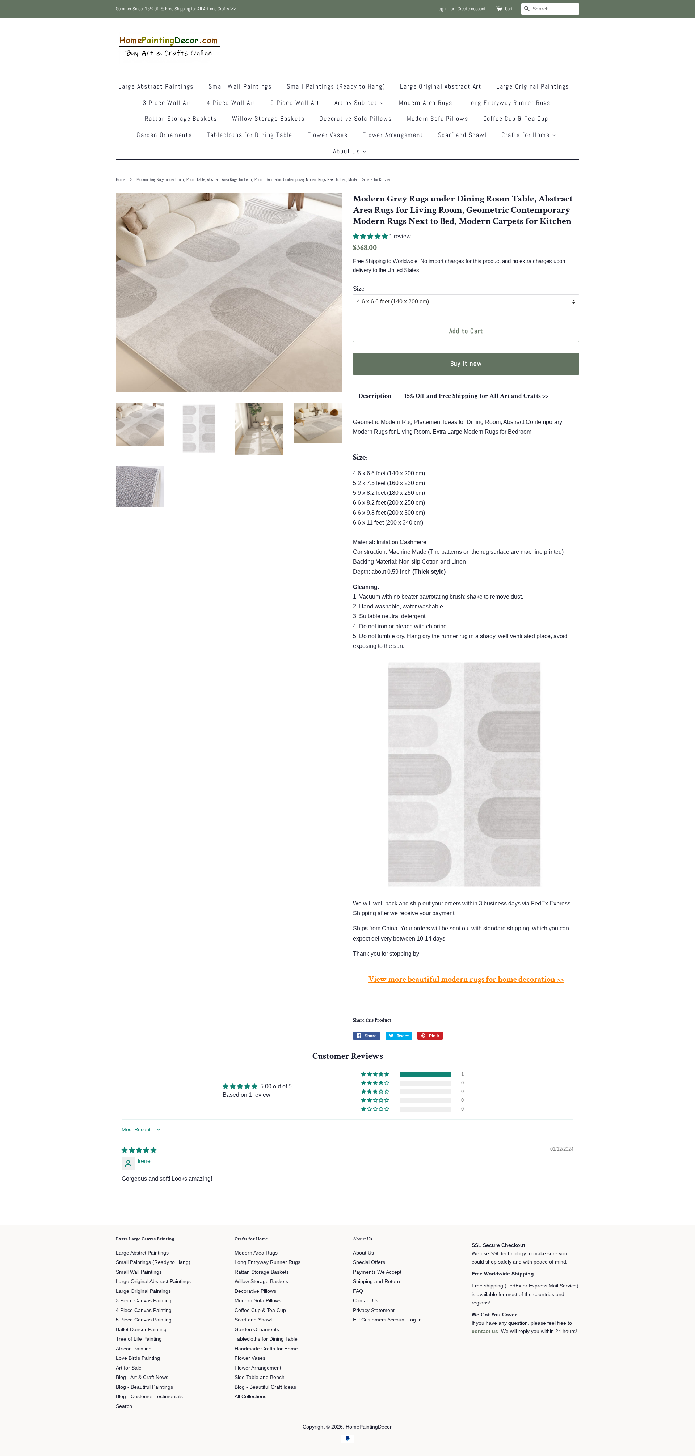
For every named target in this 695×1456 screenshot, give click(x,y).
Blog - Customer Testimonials (149, 1396)
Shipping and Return (376, 1281)
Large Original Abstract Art (440, 86)
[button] (371, 236)
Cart (509, 8)
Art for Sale (129, 1368)
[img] (139, 1150)
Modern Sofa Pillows (437, 118)
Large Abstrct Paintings (142, 1253)
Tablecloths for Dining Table (249, 135)
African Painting (134, 1348)
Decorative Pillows (255, 1291)
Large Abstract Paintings (156, 86)
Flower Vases (327, 135)
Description (375, 396)
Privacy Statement (374, 1310)
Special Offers (369, 1262)
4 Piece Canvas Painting (144, 1310)
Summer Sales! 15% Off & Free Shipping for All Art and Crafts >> (176, 8)
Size (359, 289)
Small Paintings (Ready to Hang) (336, 86)
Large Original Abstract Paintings (153, 1281)
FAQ (358, 1291)
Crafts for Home (526, 135)
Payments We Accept (377, 1272)
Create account (472, 8)
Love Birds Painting (138, 1358)
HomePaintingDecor (368, 1427)
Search (124, 1406)
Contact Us (365, 1300)
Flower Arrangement (392, 135)
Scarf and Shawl (462, 135)
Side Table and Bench (260, 1377)
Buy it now (466, 363)
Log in (442, 8)
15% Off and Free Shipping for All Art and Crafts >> (476, 396)
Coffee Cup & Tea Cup (515, 118)
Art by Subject (356, 102)
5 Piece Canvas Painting (144, 1320)
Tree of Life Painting (139, 1339)
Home (120, 179)
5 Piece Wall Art (295, 102)
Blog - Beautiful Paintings (144, 1387)
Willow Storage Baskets (268, 118)
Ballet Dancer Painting (141, 1329)
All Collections (250, 1396)
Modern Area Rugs (425, 102)
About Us (347, 151)
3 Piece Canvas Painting (144, 1300)
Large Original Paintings (532, 86)
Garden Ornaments (164, 135)
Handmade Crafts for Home (266, 1348)
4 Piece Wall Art (231, 102)
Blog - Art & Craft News (142, 1377)
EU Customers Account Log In (387, 1320)
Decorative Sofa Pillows (355, 118)
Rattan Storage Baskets (181, 118)
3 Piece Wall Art (167, 102)
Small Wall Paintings (240, 86)
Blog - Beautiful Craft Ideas (265, 1387)
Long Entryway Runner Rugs (509, 102)
